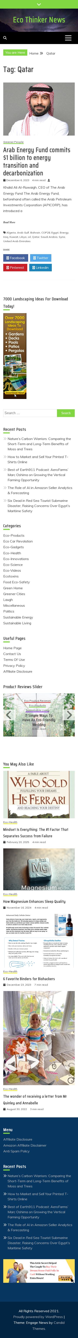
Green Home (13, 588)
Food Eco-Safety (16, 582)
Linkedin (42, 267)
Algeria (11, 232)
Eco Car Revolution (18, 541)
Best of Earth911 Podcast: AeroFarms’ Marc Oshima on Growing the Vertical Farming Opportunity (38, 474)
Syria (62, 236)
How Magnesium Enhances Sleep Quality (34, 901)
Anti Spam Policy (16, 1151)
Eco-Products (13, 535)
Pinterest (16, 267)
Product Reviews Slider (22, 686)
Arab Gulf (23, 232)
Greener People (13, 142)
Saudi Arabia (49, 236)
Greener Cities (14, 594)
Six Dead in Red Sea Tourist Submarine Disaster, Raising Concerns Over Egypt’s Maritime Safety (39, 505)
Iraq (5, 236)
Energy (64, 232)
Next (69, 715)
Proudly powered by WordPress (38, 1317)
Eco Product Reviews (51, 703)
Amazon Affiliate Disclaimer (24, 1145)
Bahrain (35, 232)
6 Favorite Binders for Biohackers (29, 979)
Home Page (12, 648)
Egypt (54, 232)
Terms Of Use (14, 659)
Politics (8, 611)
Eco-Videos (12, 570)
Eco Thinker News (39, 20)
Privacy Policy (14, 665)
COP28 (45, 232)
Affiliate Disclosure (17, 671)
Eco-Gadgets (13, 547)
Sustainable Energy (18, 617)
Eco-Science (13, 564)
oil (29, 236)
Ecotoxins (11, 576)
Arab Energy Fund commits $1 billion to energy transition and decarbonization (36, 161)
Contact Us (12, 654)
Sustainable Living (17, 623)
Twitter (42, 258)
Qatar (35, 236)
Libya (23, 236)
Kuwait (14, 236)
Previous (9, 715)
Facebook (17, 258)
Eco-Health (12, 553)
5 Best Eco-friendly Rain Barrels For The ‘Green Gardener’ (53, 717)
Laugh (8, 599)
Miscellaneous (14, 605)
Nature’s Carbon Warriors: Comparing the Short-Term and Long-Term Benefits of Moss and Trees (39, 444)
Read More (9, 222)
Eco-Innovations (16, 559)
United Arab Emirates (17, 241)
